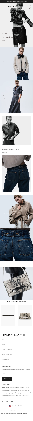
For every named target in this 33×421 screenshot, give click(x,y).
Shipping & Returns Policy (7, 351)
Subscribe (7, 378)
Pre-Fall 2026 (6, 65)
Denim (28, 246)
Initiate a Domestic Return (7, 354)
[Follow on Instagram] (7, 401)
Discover (3, 40)
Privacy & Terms (5, 359)
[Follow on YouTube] (12, 401)
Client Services (5, 347)
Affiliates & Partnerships (7, 349)
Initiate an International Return (8, 356)
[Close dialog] (30, 410)
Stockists (3, 344)
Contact (3, 342)
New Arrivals (6, 213)
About (3, 339)
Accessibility (4, 361)
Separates (5, 98)
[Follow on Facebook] (3, 401)
